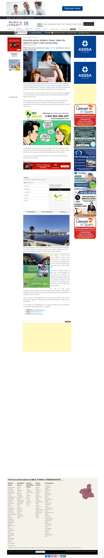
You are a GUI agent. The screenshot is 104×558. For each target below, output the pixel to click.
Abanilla (38, 487)
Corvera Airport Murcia (41, 547)
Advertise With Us (92, 551)
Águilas (45, 24)
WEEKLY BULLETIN (30, 18)
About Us (86, 551)
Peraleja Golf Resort (39, 513)
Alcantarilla (38, 490)
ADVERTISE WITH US (20, 18)
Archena (38, 492)
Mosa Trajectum (40, 509)
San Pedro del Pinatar (11, 531)
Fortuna (28, 498)
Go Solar (52, 48)
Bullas (27, 489)
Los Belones (11, 509)
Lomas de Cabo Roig (48, 535)
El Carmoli (10, 490)
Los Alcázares (68, 24)
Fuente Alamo (20, 500)
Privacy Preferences (40, 551)
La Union (10, 506)
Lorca (62, 24)
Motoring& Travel (38, 29)
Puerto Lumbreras (19, 513)
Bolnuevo (19, 493)
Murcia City (38, 511)
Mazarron (19, 508)
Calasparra (29, 491)
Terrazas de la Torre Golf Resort (11, 540)
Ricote (37, 516)
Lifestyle (44, 29)
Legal (82, 551)
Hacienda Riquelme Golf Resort (39, 501)
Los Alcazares (11, 508)
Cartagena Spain (26, 547)
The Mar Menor (10, 484)
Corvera (38, 495)
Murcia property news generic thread (65, 547)
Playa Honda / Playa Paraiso (11, 521)
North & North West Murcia (30, 485)
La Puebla (10, 501)
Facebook (63, 212)
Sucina (37, 517)
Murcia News (11, 29)
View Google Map (47, 212)
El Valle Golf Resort (39, 497)
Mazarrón (75, 24)
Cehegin (28, 495)
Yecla (27, 505)
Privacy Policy (78, 551)
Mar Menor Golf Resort (12, 515)
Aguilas (19, 487)
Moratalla (28, 502)
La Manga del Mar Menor (11, 499)
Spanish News (65, 29)
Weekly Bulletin (77, 547)
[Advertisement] (46, 337)
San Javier (80, 24)
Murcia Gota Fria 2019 (52, 547)
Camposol (19, 495)
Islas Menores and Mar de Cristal (11, 493)
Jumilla (58, 24)
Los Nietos (10, 511)
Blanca (37, 493)
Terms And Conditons (69, 551)
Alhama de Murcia (52, 24)
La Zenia (47, 533)
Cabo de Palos (11, 487)
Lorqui (37, 505)
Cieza (27, 497)
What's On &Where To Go (29, 29)
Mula (27, 503)
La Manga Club (11, 497)
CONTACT (13, 18)
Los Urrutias (11, 513)
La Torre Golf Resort (11, 504)
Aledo (18, 489)
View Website (31, 212)
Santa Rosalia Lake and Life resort (11, 535)
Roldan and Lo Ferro (11, 526)
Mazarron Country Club (48, 516)
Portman (10, 524)
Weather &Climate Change (20, 29)
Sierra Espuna (20, 516)
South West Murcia (20, 484)
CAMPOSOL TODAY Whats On (15, 547)
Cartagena (10, 489)
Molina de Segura (38, 507)
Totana (18, 517)
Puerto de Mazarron (19, 510)
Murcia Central (38, 484)
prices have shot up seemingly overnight (49, 85)
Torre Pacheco (11, 543)
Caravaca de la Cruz (29, 493)
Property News (54, 29)
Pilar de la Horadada (10, 518)
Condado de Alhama (20, 497)
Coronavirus (33, 547)
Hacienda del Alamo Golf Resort (20, 503)
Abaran (37, 489)
